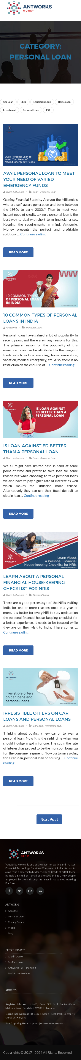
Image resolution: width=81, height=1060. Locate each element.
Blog (10, 933)
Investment (9, 110)
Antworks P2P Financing (22, 967)
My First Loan (16, 962)
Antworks (11, 327)
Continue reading (33, 234)
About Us (13, 910)
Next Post (49, 819)
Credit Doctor (16, 956)
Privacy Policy (16, 922)
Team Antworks (14, 191)
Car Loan (8, 101)
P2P (48, 110)
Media (11, 927)
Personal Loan (31, 110)
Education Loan (42, 101)
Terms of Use (16, 916)
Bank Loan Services (19, 973)
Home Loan (64, 101)
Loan (35, 191)
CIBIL (23, 101)
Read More (18, 252)
